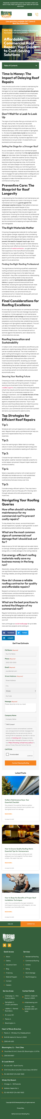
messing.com (16, 738)
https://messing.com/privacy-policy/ (20, 743)
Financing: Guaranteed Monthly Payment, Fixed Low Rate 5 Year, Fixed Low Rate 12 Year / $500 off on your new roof (20, 4)
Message (11, 701)
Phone (10, 658)
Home (6, 30)
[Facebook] (4, 945)
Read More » (8, 814)
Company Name (10, 715)
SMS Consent (10, 724)
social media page (21, 624)
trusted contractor (17, 248)
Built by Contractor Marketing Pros (20, 1114)
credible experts (7, 388)
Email (10, 667)
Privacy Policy (20, 1108)
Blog (10, 30)
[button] (36, 65)
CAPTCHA (8, 749)
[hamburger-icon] (30, 14)
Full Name (11, 650)
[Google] (9, 945)
